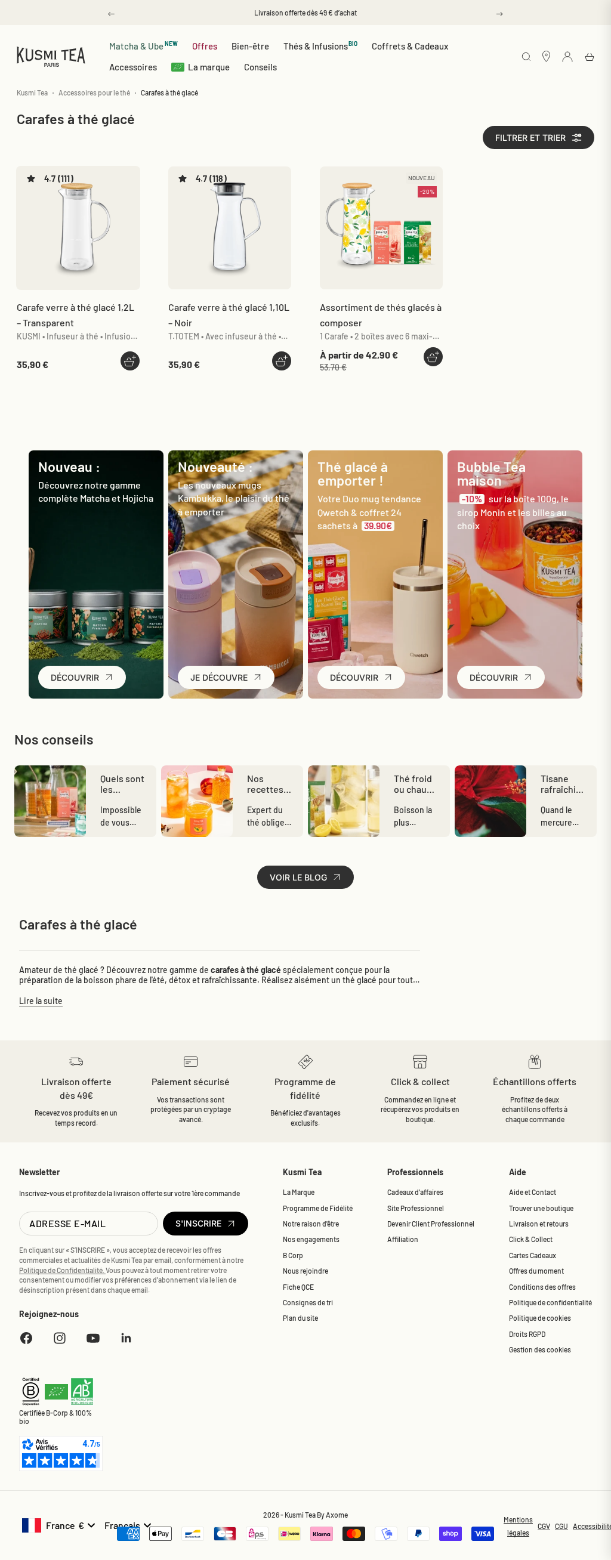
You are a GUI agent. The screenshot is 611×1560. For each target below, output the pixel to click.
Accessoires (133, 66)
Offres (204, 46)
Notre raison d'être (311, 1223)
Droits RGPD (527, 1334)
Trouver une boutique (541, 1208)
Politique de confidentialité (550, 1302)
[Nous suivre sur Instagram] (60, 1338)
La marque (209, 66)
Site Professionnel (415, 1208)
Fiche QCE (298, 1287)
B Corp (293, 1255)
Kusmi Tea (32, 92)
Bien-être (250, 46)
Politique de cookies (540, 1318)
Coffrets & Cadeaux (410, 46)
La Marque (298, 1192)
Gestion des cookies (540, 1349)
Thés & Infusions (320, 45)
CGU (561, 1526)
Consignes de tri (308, 1302)
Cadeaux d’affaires (415, 1192)
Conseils (260, 66)
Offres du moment (536, 1270)
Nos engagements (311, 1239)
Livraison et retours (539, 1223)
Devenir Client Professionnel (430, 1223)
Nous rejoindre (305, 1270)
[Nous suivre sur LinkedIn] (126, 1338)
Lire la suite (41, 1001)
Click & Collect (531, 1239)
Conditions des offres (542, 1287)
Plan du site (300, 1318)
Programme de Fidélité (318, 1208)
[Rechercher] (526, 57)
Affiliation (402, 1239)
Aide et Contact (532, 1192)
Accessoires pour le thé (94, 92)
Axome (337, 1514)
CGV (544, 1526)
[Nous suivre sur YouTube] (93, 1338)
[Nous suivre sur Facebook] (26, 1338)
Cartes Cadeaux (532, 1255)
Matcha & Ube (143, 45)
